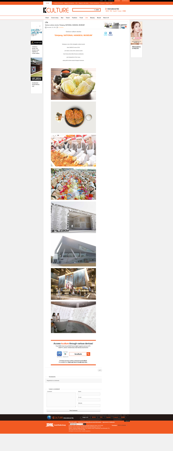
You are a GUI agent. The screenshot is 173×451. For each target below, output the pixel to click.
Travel (68, 17)
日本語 (124, 11)
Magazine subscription (84, 3)
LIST (100, 370)
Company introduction (58, 3)
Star (62, 17)
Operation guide (73, 422)
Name (79, 391)
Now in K (106, 17)
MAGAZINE (117, 0)
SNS (76, 3)
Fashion (74, 17)
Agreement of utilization (108, 422)
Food (81, 17)
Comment (49, 391)
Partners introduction (94, 3)
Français (120, 11)
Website (80, 403)
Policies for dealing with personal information (89, 422)
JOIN (105, 0)
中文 (111, 11)
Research (102, 3)
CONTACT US (110, 0)
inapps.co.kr (85, 417)
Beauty (92, 17)
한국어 (107, 11)
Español (115, 11)
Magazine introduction (69, 3)
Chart (47, 17)
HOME (47, 3)
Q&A (111, 3)
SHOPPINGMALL (125, 0)
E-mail (79, 397)
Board (107, 3)
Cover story (54, 17)
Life (86, 17)
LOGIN (101, 0)
